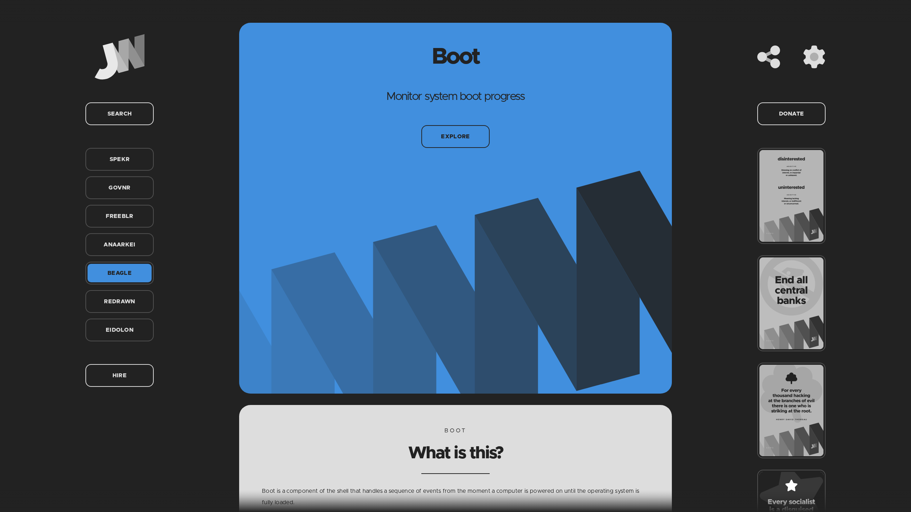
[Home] (119, 57)
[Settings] (814, 57)
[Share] (768, 57)
